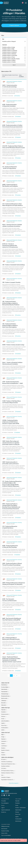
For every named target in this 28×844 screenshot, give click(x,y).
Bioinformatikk (5, 698)
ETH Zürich (4, 768)
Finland (3, 752)
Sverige (3, 736)
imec (2, 775)
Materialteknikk (5, 691)
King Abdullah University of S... (8, 779)
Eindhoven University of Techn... (8, 772)
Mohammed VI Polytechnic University (14, 81)
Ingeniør (3, 723)
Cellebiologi (4, 700)
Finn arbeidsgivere (5, 803)
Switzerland (4, 741)
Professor (4, 716)
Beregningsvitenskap (6, 696)
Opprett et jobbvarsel (14, 25)
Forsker (3, 718)
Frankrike (3, 754)
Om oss (2, 805)
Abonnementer (4, 828)
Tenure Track (4, 725)
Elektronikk (4, 705)
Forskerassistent (5, 727)
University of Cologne (6, 777)
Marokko (12, 82)
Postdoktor (17, 95)
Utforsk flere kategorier (13, 783)
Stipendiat (4, 709)
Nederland (4, 739)
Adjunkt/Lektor (18, 810)
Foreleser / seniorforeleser (20, 807)
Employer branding (5, 830)
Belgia (3, 734)
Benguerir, (9, 82)
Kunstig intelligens (5, 687)
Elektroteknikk (4, 689)
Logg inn (3, 807)
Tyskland (3, 743)
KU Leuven (4, 759)
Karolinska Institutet (5, 766)
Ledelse (3, 730)
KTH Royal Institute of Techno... (8, 770)
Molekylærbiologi (5, 693)
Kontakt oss (3, 812)
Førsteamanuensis (5, 714)
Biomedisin (4, 702)
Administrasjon (18, 821)
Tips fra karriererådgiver (6, 835)
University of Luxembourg (7, 761)
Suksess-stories (4, 833)
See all (14, 65)
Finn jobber (3, 800)
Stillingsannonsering (5, 826)
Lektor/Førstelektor (5, 721)
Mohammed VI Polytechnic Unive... (8, 764)
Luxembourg (4, 745)
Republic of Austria (5, 750)
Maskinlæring (4, 684)
